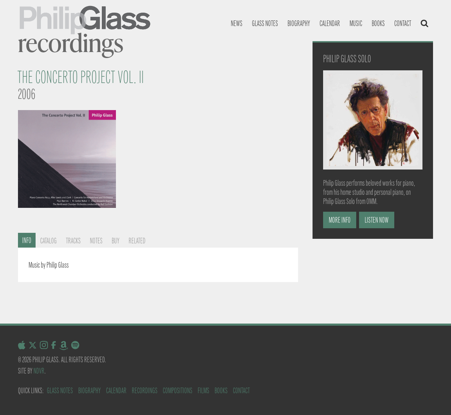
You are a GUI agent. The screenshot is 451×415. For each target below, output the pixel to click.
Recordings (144, 390)
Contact (402, 23)
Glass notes (265, 23)
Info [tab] (26, 240)
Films (203, 390)
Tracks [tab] (73, 240)
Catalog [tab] (48, 240)
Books (378, 23)
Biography (299, 23)
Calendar (330, 23)
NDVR (38, 370)
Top (434, 398)
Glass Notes (60, 390)
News (236, 23)
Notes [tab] (96, 240)
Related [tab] (137, 240)
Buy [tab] (115, 240)
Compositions (177, 390)
